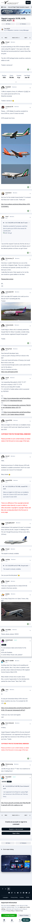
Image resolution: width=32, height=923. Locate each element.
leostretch (8, 192)
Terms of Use (19, 910)
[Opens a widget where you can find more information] (25, 920)
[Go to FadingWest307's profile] (2, 523)
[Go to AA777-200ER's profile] (2, 661)
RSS (28, 897)
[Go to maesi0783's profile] (2, 421)
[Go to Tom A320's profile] (2, 29)
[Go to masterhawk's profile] (2, 640)
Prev (6, 37)
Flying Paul (8, 348)
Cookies (22, 897)
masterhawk (9, 640)
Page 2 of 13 (15, 37)
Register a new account (16, 829)
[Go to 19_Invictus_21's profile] (2, 259)
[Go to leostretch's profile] (2, 193)
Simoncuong (9, 764)
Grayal (7, 42)
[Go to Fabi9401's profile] (2, 87)
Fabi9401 (8, 87)
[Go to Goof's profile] (2, 217)
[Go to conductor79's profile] (2, 107)
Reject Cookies (24, 915)
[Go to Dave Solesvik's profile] (2, 723)
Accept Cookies (10, 915)
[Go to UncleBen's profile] (2, 630)
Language (5, 897)
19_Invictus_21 (9, 258)
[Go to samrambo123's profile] (2, 292)
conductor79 (9, 106)
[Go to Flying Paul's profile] (2, 349)
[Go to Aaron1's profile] (2, 456)
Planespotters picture (7, 279)
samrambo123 (9, 292)
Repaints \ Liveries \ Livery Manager (18, 30)
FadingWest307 (10, 523)
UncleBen (8, 629)
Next (26, 37)
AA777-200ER (9, 660)
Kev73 (22, 222)
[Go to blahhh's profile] (2, 594)
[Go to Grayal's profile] (2, 42)
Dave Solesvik (9, 723)
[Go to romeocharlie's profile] (2, 325)
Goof (6, 216)
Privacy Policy (14, 897)
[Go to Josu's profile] (2, 690)
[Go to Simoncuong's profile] (2, 764)
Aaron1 (7, 456)
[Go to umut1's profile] (2, 378)
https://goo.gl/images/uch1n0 (9, 372)
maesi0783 (8, 420)
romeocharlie (9, 325)
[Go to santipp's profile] (2, 560)
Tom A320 (7, 28)
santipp (7, 559)
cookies (13, 905)
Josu (6, 689)
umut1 (7, 377)
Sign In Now (16, 833)
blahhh (7, 594)
